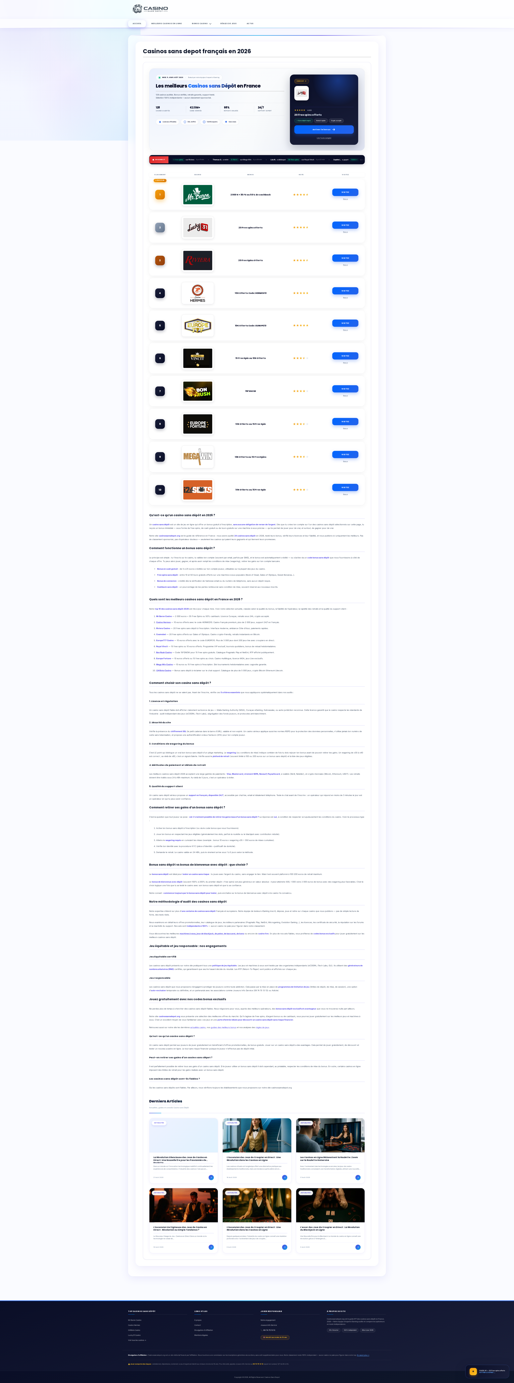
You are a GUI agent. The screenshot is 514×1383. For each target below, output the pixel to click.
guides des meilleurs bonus (223, 1027)
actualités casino (198, 1027)
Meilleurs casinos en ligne (166, 23)
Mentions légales (201, 1335)
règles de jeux (262, 1027)
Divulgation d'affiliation (203, 1330)
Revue (345, 199)
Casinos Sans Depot (272, 1377)
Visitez (345, 192)
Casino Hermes (163, 622)
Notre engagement (268, 1320)
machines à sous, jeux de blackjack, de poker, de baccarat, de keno (212, 934)
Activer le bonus (321, 129)
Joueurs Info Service (269, 1325)
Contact (197, 1325)
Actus (250, 23)
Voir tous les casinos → (137, 1340)
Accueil (137, 23)
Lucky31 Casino (134, 1335)
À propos (197, 1320)
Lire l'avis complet (324, 138)
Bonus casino (200, 23)
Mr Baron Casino (134, 1320)
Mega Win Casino (164, 664)
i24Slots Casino (163, 670)
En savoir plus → (363, 1355)
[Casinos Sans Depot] (150, 13)
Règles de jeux (228, 23)
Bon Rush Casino (164, 652)
